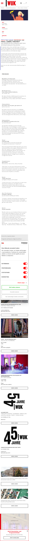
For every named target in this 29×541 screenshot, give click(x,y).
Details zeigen (21, 282)
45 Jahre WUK (4, 412)
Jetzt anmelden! (14, 537)
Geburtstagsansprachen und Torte (11, 447)
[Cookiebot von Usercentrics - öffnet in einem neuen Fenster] (21, 243)
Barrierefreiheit (14, 524)
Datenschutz (14, 520)
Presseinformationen (11, 7)
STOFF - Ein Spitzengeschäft (8, 339)
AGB (14, 517)
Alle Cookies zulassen (14, 287)
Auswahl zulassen (14, 292)
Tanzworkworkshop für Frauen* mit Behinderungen (11, 376)
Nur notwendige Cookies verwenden (14, 296)
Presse (2, 7)
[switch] (25, 268)
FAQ (14, 527)
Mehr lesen (14, 314)
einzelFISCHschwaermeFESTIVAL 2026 (11, 304)
